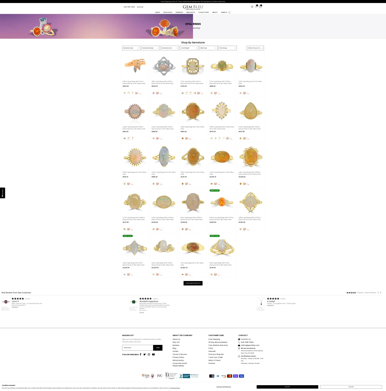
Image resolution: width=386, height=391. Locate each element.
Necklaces (168, 12)
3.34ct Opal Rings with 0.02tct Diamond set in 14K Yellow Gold (162, 128)
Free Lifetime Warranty (218, 345)
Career (176, 351)
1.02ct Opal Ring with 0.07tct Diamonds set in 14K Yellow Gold (192, 82)
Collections (203, 12)
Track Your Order (215, 357)
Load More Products (193, 283)
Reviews (176, 345)
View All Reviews (370, 293)
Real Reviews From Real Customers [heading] (16, 292)
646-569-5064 (129, 7)
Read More (15, 310)
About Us (176, 339)
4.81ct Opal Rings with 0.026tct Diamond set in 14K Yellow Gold (249, 173)
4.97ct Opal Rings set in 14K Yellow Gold (164, 173)
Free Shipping (214, 339)
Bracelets (191, 12)
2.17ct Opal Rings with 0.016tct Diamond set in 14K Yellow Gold (220, 82)
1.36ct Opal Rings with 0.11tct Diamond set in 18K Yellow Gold (220, 264)
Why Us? (176, 342)
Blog (174, 348)
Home (188, 28)
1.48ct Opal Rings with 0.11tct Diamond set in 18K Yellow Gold (133, 264)
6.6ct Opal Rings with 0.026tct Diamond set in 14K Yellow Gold (191, 219)
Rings (157, 12)
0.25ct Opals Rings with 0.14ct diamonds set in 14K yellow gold (134, 82)
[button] (378, 292)
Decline (351, 387)
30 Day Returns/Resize (217, 342)
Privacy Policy (175, 388)
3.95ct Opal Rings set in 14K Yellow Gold (134, 173)
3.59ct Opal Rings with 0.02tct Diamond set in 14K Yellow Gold (249, 128)
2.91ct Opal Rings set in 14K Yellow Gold (250, 82)
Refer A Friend (214, 360)
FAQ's (210, 348)
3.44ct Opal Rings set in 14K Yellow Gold (222, 173)
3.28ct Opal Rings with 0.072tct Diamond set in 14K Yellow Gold (250, 219)
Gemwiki (212, 351)
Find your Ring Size (216, 354)
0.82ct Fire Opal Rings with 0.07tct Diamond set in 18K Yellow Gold (222, 219)
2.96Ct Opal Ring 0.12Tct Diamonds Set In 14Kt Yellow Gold (222, 128)
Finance (211, 363)
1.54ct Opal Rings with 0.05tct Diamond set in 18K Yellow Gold (162, 264)
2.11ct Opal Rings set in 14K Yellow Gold (192, 264)
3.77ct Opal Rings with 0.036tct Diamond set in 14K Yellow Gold (134, 219)
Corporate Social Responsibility (180, 364)
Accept (287, 387)
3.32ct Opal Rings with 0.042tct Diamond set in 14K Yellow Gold (163, 219)
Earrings (179, 12)
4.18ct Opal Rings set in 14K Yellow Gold (192, 128)
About (215, 12)
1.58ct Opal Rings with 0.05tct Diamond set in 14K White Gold (162, 82)
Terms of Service (180, 354)
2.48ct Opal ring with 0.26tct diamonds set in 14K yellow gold (134, 128)
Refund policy (178, 360)
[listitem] (22, 305)
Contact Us (245, 339)
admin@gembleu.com (250, 345)
